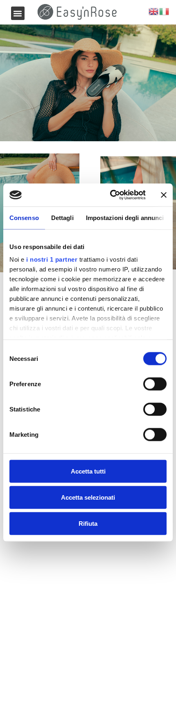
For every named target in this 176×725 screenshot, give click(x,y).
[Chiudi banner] (164, 195)
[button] (18, 13)
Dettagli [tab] (62, 217)
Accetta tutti (88, 470)
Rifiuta (88, 523)
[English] (154, 11)
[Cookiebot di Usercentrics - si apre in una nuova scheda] (111, 195)
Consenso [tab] (24, 217)
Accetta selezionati (88, 497)
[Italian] (164, 11)
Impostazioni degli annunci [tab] (125, 217)
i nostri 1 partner (51, 259)
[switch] (155, 383)
